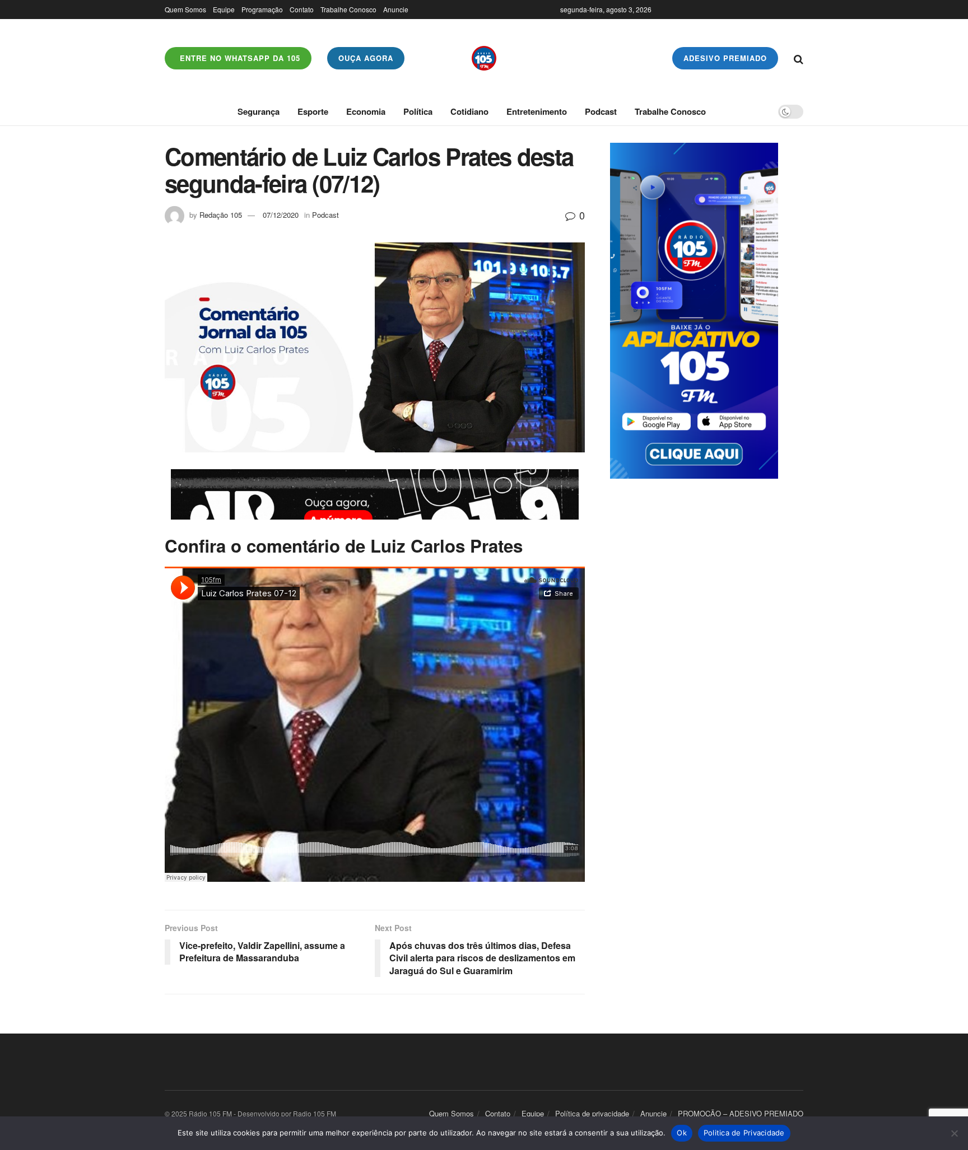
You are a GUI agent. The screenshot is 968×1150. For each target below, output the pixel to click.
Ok (682, 1132)
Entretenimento (536, 111)
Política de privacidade (592, 1113)
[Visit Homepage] (484, 58)
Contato (302, 9)
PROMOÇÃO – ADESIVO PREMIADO (740, 1113)
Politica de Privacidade (744, 1132)
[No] (954, 1133)
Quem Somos (185, 9)
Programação (262, 9)
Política (417, 111)
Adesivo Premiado (725, 58)
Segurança (259, 111)
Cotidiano (469, 111)
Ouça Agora (365, 58)
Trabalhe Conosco (348, 9)
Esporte (312, 111)
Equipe (224, 9)
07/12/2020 (281, 214)
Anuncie (395, 9)
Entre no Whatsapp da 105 (238, 58)
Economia (365, 111)
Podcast (601, 111)
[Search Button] (798, 58)
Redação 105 (220, 214)
